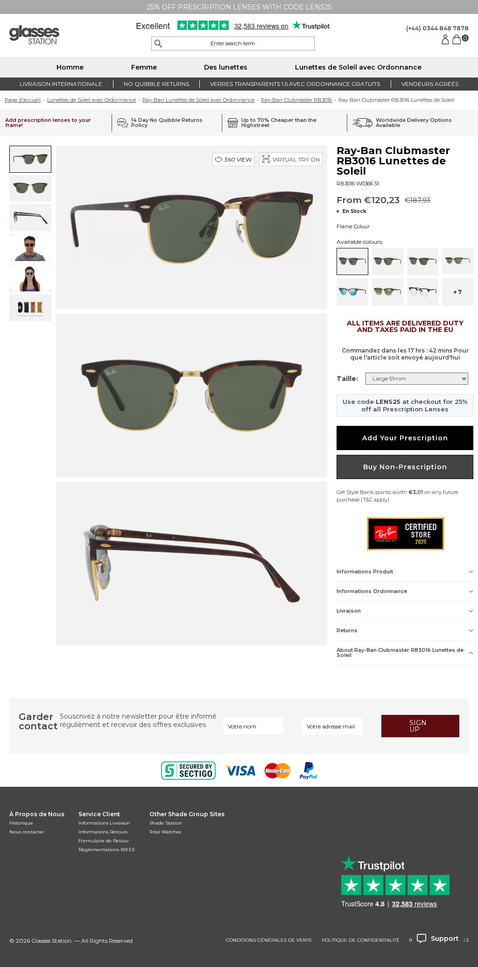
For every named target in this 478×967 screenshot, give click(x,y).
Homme (70, 67)
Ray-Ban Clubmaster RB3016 (296, 100)
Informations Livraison (104, 823)
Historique (21, 823)
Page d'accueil (23, 100)
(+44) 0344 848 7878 (437, 28)
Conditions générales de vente (269, 940)
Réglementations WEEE (106, 850)
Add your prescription (405, 438)
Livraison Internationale (61, 83)
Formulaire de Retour (103, 841)
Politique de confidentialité (361, 940)
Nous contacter (26, 832)
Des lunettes (225, 67)
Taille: (347, 378)
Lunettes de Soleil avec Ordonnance (358, 67)
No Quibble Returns (156, 83)
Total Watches (165, 832)
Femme (144, 67)
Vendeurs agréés (429, 83)
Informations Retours (102, 832)
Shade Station (165, 823)
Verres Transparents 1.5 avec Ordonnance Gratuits (295, 83)
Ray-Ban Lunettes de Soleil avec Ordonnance (198, 100)
